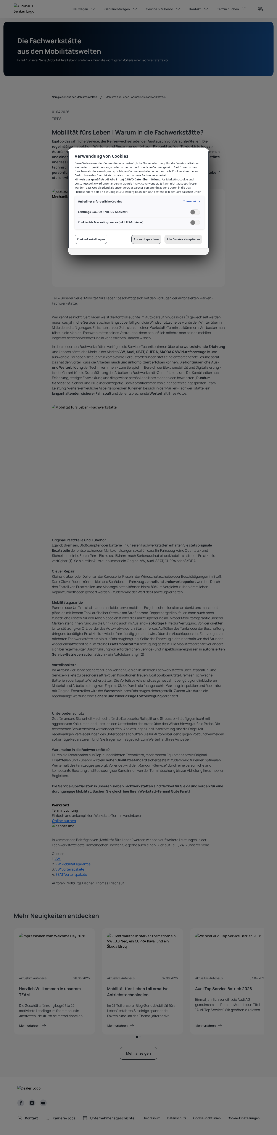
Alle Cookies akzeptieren (183, 239)
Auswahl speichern (146, 239)
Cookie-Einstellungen (91, 239)
